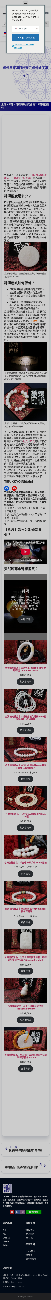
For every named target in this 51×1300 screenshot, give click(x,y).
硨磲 (11, 104)
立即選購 (25, 619)
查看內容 (25, 1068)
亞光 (32, 441)
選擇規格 (25, 779)
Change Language (25, 37)
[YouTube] (14, 488)
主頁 (3, 104)
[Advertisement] (25, 144)
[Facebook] (17, 1212)
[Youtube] (12, 1212)
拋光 (25, 441)
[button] (25, 3)
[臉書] (6, 488)
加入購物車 (25, 681)
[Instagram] (22, 1212)
